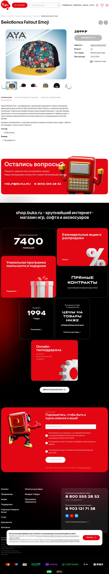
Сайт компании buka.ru (76, 522)
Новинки (77, 5)
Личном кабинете (85, 468)
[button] (35, 54)
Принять (89, 537)
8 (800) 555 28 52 (47, 183)
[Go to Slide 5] (56, 85)
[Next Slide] (69, 86)
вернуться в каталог (53, 390)
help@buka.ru (17, 183)
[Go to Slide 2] (22, 85)
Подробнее (11, 291)
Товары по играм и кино (23, 16)
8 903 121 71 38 (80, 509)
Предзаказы (7, 494)
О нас (91, 5)
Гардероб (36, 16)
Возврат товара (32, 494)
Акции (85, 5)
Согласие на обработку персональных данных (65, 540)
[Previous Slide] (4, 86)
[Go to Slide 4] (45, 85)
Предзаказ (67, 5)
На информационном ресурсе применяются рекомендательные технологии (11, 552)
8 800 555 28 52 (82, 496)
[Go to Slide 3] (34, 85)
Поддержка (6, 505)
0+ (92, 49)
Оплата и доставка (71, 332)
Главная (4, 16)
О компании (36, 329)
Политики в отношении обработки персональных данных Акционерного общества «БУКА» (70, 435)
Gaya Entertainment (98, 45)
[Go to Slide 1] (11, 85)
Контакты (5, 528)
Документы (6, 522)
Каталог (11, 16)
